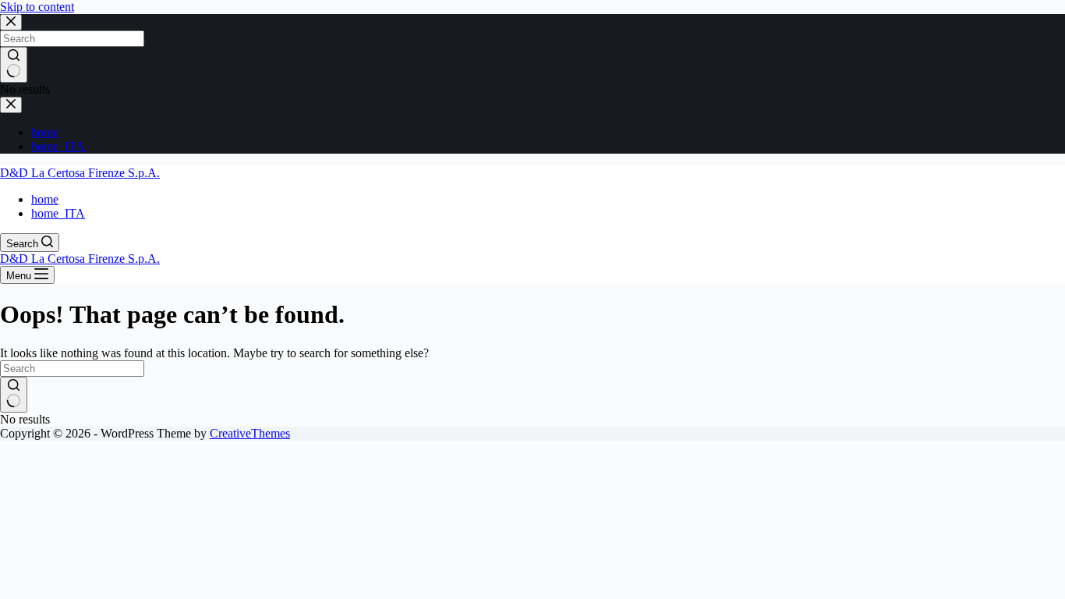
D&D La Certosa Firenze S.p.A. (80, 172)
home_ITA (58, 213)
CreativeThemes (250, 433)
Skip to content (37, 6)
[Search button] (13, 395)
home (44, 199)
